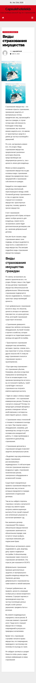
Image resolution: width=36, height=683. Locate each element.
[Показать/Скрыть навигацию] (32, 18)
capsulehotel (17, 51)
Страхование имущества (10, 32)
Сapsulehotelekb (18, 9)
